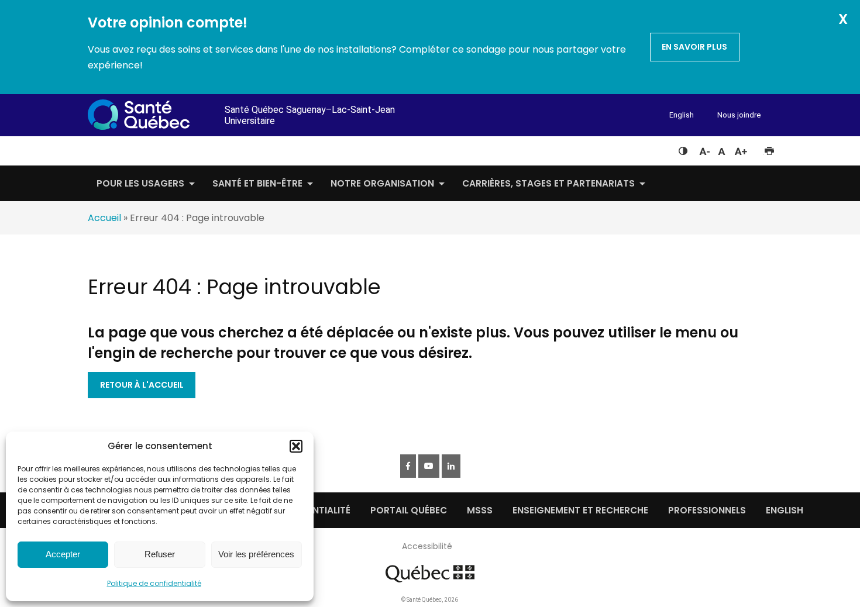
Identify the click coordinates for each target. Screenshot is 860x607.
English (681, 115)
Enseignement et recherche (580, 510)
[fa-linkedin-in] (451, 466)
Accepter (63, 554)
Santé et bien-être (257, 183)
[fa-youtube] (428, 466)
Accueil (104, 218)
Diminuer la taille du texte (704, 149)
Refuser (160, 554)
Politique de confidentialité (154, 583)
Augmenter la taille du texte (741, 148)
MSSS (480, 510)
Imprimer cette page (769, 148)
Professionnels (707, 510)
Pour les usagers (140, 183)
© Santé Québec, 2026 (429, 599)
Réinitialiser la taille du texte (722, 148)
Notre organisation (382, 183)
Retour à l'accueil (142, 385)
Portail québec (408, 510)
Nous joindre (739, 115)
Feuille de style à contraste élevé (683, 148)
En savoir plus (694, 47)
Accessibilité (427, 546)
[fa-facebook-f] (408, 466)
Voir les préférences (256, 554)
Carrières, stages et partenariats (548, 183)
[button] (296, 446)
